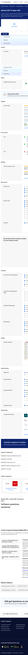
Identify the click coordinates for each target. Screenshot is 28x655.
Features (26, 109)
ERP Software (12, 6)
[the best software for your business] (6, 2)
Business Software (4, 6)
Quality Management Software (9, 590)
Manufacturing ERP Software (8, 586)
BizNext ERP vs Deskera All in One (11, 489)
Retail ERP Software (22, 586)
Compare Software (19, 6)
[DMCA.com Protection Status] (22, 647)
